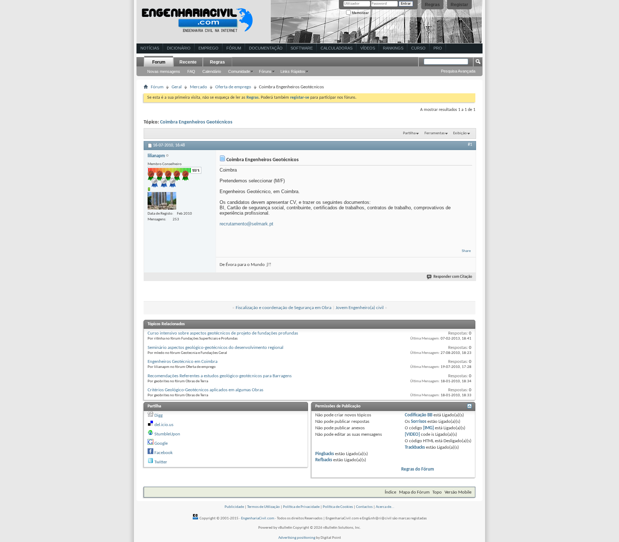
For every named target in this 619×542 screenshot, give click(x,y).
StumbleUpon (167, 434)
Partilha (409, 133)
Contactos (364, 507)
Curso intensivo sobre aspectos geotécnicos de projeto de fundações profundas (223, 333)
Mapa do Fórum (414, 492)
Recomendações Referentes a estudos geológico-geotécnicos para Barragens (220, 376)
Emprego (208, 48)
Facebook (163, 452)
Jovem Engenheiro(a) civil (360, 307)
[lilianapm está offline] (162, 201)
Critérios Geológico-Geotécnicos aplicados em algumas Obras (205, 390)
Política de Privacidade (301, 507)
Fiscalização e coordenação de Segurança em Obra (283, 307)
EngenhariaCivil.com (257, 518)
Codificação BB (418, 415)
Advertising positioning (296, 538)
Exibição (460, 133)
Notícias (149, 48)
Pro (437, 48)
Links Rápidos (292, 71)
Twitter (160, 462)
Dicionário (179, 48)
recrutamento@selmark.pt (246, 223)
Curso (418, 48)
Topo (437, 492)
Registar (459, 4)
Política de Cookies (338, 507)
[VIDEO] (412, 434)
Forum (158, 62)
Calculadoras (336, 48)
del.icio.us (163, 424)
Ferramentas (434, 133)
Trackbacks (415, 447)
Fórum (233, 48)
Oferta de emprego (233, 87)
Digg (158, 415)
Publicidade (234, 507)
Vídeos (367, 48)
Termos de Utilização (263, 507)
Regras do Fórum (417, 469)
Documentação (266, 48)
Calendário (211, 71)
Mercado (198, 87)
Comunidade (239, 71)
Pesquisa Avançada (458, 71)
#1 (470, 144)
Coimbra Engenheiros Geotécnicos (196, 122)
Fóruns (265, 71)
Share (466, 251)
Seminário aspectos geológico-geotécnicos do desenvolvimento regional (215, 347)
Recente (188, 62)
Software (302, 48)
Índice (390, 492)
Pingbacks (324, 454)
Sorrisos (418, 421)
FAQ (191, 71)
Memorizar (360, 13)
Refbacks (323, 460)
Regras (432, 4)
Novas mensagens (163, 71)
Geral (177, 87)
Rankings (393, 48)
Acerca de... (385, 507)
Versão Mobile (458, 492)
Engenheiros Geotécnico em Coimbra (182, 361)
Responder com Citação (452, 277)
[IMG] (428, 428)
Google (161, 443)
